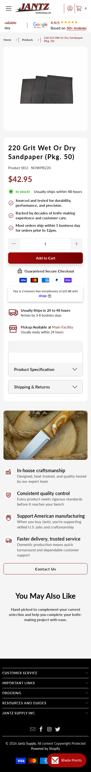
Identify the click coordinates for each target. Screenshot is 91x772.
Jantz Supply (27, 743)
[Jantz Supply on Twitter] (57, 729)
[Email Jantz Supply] (32, 729)
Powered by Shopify (45, 749)
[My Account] (68, 8)
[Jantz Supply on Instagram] (49, 729)
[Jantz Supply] (33, 8)
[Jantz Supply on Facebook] (41, 729)
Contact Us (45, 569)
